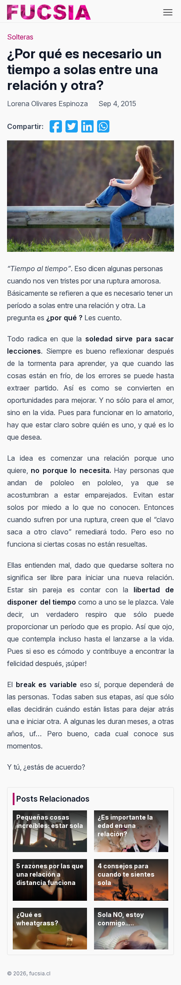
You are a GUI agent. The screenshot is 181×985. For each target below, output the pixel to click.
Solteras (20, 36)
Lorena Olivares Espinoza (47, 103)
